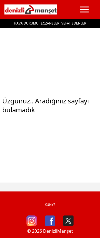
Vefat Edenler (73, 23)
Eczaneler (50, 23)
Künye (50, 204)
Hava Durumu (26, 23)
